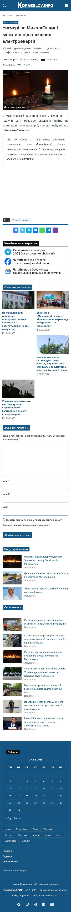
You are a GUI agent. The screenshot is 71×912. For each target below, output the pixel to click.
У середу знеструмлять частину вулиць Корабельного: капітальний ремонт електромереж (16, 407)
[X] (22, 230)
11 (27, 788)
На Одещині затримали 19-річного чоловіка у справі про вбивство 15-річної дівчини (43, 705)
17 (18, 795)
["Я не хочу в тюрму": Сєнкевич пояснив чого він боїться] (12, 593)
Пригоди (36, 835)
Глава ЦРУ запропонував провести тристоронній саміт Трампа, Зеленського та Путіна (44, 722)
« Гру (8, 818)
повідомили (58, 125)
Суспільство (21, 16)
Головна (8, 16)
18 (27, 795)
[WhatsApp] (42, 230)
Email (6, 494)
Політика (22, 835)
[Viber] (55, 230)
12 (35, 788)
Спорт (48, 835)
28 (52, 802)
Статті (59, 835)
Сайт (5, 507)
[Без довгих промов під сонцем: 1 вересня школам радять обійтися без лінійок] (12, 689)
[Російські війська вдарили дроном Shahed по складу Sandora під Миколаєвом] (12, 561)
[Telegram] (48, 230)
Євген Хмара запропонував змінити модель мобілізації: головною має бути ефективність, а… (46, 639)
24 (18, 802)
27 (44, 802)
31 (18, 810)
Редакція (7, 856)
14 (52, 788)
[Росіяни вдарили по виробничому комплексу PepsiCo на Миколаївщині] (12, 624)
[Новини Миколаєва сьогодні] (35, 5)
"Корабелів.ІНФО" (13, 890)
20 (44, 795)
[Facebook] (15, 230)
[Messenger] (35, 230)
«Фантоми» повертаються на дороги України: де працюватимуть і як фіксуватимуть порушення (44, 672)
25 (27, 802)
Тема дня (25, 841)
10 (18, 788)
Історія (7, 829)
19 (35, 795)
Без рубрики (22, 829)
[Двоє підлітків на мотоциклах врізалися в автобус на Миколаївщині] (12, 577)
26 (35, 802)
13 (44, 788)
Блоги (36, 829)
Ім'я (5, 481)
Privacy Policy (10, 861)
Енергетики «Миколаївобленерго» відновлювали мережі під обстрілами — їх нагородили (52, 319)
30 (10, 810)
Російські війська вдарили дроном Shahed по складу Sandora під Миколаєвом (43, 560)
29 (61, 802)
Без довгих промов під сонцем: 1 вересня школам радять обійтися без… (43, 689)
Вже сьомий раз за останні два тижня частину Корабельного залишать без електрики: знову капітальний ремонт (53, 363)
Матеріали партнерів (14, 870)
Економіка (48, 829)
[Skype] (29, 230)
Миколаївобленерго (20, 220)
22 (61, 795)
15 (61, 788)
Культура (8, 835)
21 (52, 795)
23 (10, 802)
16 (10, 795)
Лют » (16, 818)
